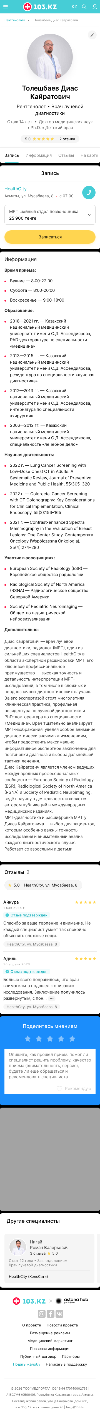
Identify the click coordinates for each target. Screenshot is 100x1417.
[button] (73, 1088)
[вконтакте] (59, 1314)
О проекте (31, 1325)
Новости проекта (62, 1325)
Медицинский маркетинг (50, 1340)
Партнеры (71, 1356)
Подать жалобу (26, 1364)
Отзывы (66, 155)
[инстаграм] (42, 1314)
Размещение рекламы (50, 1333)
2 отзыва (67, 139)
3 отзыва (38, 1253)
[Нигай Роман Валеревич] (50, 1258)
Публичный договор (38, 1356)
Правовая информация (50, 1348)
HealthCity (15, 188)
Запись (11, 155)
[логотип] (40, 6)
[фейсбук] (50, 1314)
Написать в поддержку (66, 1364)
